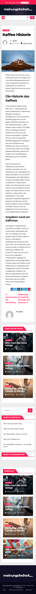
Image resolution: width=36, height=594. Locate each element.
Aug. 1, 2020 (11, 491)
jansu (15, 41)
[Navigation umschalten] (32, 17)
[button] (27, 17)
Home (4, 590)
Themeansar (19, 587)
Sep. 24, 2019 (11, 534)
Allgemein (6, 30)
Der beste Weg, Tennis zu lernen (15, 390)
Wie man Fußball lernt (12, 439)
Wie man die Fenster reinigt (17, 367)
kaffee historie (27, 43)
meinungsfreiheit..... (18, 9)
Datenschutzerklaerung (15, 590)
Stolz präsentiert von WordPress (12, 585)
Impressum (29, 590)
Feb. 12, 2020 (11, 512)
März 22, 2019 (12, 555)
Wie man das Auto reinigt (16, 344)
